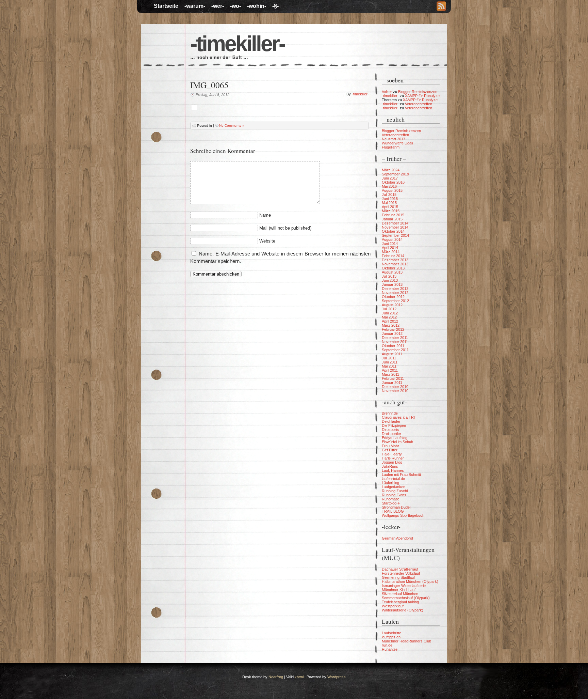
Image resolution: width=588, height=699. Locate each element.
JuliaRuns (390, 466)
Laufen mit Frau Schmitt (401, 474)
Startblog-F (391, 503)
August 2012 (392, 305)
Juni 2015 (390, 199)
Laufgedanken (393, 487)
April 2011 (390, 370)
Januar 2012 (392, 333)
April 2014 (390, 248)
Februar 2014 (393, 256)
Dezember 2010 (395, 387)
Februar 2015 (393, 215)
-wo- (235, 6)
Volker (387, 92)
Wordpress (336, 677)
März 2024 (390, 170)
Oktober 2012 (393, 297)
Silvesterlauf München (400, 594)
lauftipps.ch (391, 637)
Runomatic (390, 499)
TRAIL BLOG (393, 511)
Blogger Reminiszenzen (417, 92)
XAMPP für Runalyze (422, 96)
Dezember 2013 (395, 260)
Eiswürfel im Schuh (397, 442)
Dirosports (390, 430)
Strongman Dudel (396, 507)
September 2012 (395, 301)
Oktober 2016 (393, 182)
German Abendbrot (397, 538)
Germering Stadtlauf (398, 577)
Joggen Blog (392, 462)
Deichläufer (391, 421)
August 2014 (392, 239)
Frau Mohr (390, 446)
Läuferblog (390, 483)
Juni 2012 (390, 313)
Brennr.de (390, 413)
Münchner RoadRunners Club (406, 641)
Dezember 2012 (395, 288)
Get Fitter (389, 450)
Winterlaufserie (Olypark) (402, 610)
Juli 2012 (389, 309)
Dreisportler (391, 434)
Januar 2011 (392, 382)
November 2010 (395, 391)
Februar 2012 (393, 329)
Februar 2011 (393, 378)
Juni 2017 (390, 178)
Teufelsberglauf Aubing (400, 602)
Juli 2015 (389, 194)
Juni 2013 (390, 280)
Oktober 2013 (393, 268)
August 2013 (392, 272)
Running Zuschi (395, 491)
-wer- (217, 6)
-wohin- (256, 6)
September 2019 (395, 174)
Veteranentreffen (418, 104)
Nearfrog (275, 677)
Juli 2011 (389, 358)
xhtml (299, 677)
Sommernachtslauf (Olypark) (406, 598)
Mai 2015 (389, 203)
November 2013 (395, 264)
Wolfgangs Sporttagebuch (403, 515)
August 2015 (392, 190)
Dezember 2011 (395, 338)
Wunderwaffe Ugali (397, 143)
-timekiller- (237, 43)
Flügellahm (390, 147)
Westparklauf (393, 606)
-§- (275, 6)
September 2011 (395, 350)
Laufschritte (391, 633)
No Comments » (231, 125)
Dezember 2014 (395, 223)
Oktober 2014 (393, 231)
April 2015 (390, 207)
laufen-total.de (393, 479)
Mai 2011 (389, 366)
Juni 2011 (389, 362)
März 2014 (390, 252)
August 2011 (392, 354)
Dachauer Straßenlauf (400, 569)
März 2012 (390, 325)
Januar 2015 (392, 219)
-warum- (194, 6)
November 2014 (395, 227)
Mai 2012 (389, 317)
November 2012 (395, 293)
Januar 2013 (392, 284)
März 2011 (390, 374)
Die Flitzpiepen (394, 425)
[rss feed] (441, 6)
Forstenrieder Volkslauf (401, 573)
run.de (387, 645)
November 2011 (395, 342)
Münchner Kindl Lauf (398, 590)
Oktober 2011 (393, 346)
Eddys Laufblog (394, 438)
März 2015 (390, 211)
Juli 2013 (389, 276)
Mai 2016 (389, 186)
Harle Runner (393, 458)
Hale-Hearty (392, 454)
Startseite (166, 6)
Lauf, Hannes (393, 470)
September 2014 (395, 235)
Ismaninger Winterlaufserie (404, 586)
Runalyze (389, 649)
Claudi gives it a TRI (398, 417)
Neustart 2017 (393, 139)
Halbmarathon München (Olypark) (410, 581)
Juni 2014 (390, 244)
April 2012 (390, 321)
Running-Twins (394, 495)
